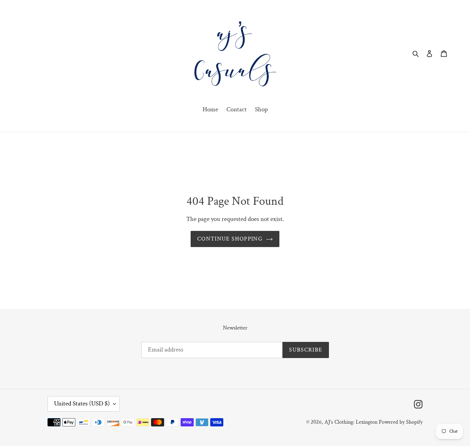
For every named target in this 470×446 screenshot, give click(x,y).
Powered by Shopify (401, 422)
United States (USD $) (82, 403)
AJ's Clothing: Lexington (350, 422)
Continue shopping (230, 239)
